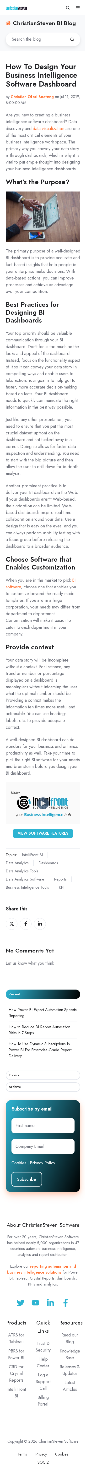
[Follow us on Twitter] (21, 1303)
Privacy (41, 1454)
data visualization (48, 129)
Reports (60, 879)
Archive (15, 1086)
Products (16, 1322)
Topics (14, 1075)
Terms (22, 1454)
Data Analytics (17, 863)
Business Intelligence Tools (27, 887)
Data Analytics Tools (22, 871)
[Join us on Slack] (35, 1303)
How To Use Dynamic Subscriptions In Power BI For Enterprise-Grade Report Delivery (40, 1050)
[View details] (66, 1303)
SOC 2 (43, 1462)
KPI (61, 887)
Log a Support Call (43, 1381)
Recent (14, 994)
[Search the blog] (72, 39)
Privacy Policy (42, 1163)
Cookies (18, 1163)
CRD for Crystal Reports (16, 1373)
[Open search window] (67, 7)
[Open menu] (77, 7)
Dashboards (48, 863)
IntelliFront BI (32, 855)
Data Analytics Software (25, 879)
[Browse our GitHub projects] (50, 1303)
